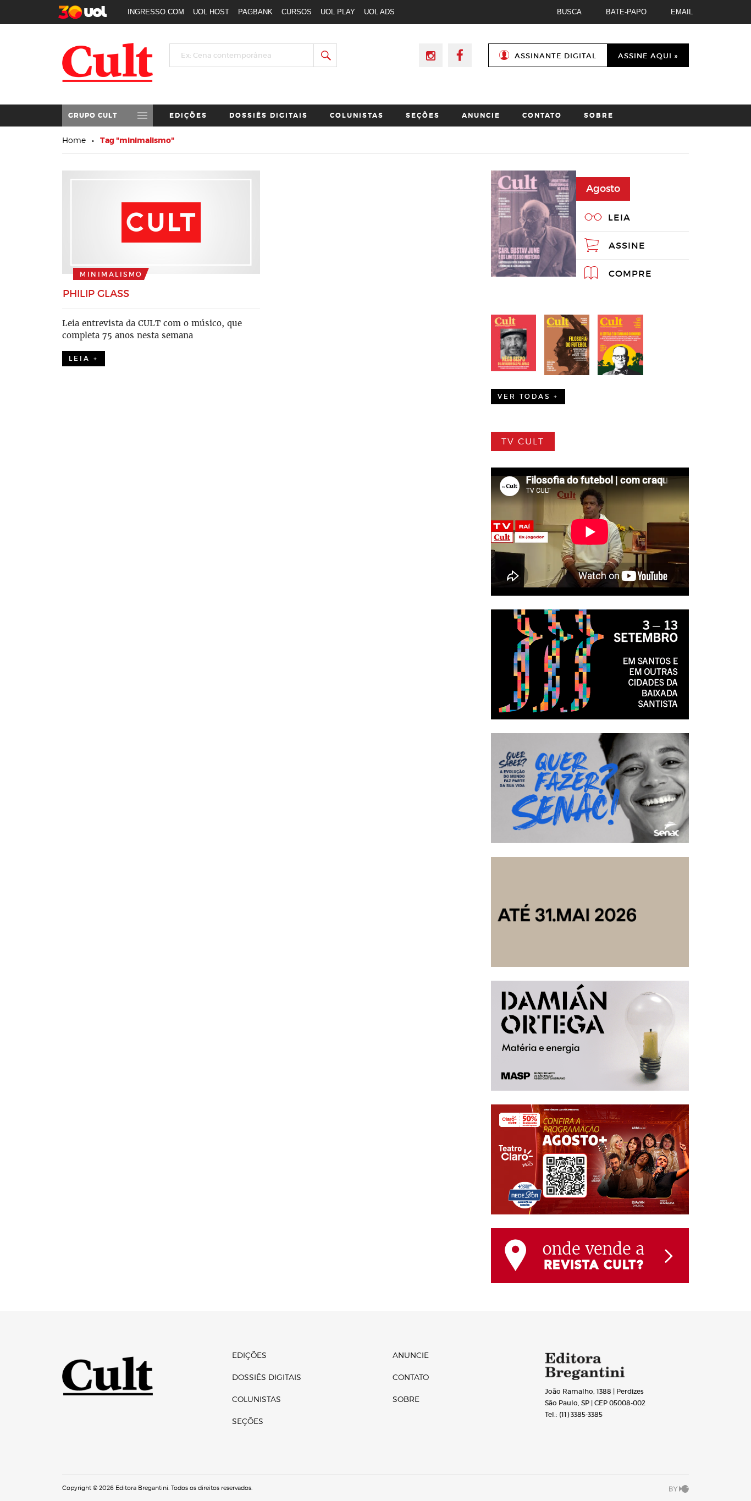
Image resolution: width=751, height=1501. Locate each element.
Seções (423, 115)
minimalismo (111, 274)
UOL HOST (211, 12)
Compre (630, 273)
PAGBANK (255, 12)
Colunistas (357, 115)
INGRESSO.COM (156, 12)
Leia (619, 217)
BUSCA (569, 12)
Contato (542, 115)
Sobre (599, 115)
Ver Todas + (528, 396)
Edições (188, 115)
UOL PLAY (338, 12)
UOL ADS (379, 12)
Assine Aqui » (648, 56)
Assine (627, 245)
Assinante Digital (556, 56)
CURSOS (296, 12)
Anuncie (481, 115)
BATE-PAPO (626, 12)
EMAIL (682, 12)
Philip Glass (96, 294)
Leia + (83, 358)
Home (74, 140)
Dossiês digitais (268, 115)
